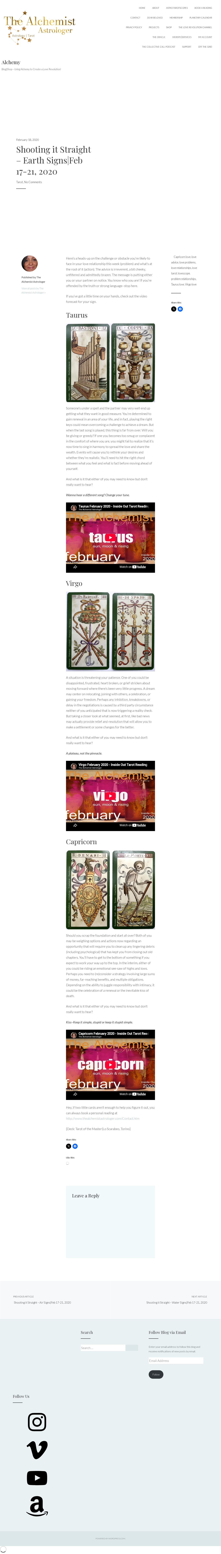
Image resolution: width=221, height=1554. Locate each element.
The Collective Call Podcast (158, 46)
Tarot (19, 182)
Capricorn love (182, 257)
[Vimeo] (37, 1461)
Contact (135, 17)
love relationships (181, 268)
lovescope (184, 273)
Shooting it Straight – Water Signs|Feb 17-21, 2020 (176, 1299)
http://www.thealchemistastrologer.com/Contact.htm (102, 1118)
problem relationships (183, 279)
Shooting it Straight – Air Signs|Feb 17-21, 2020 (42, 1299)
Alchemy (11, 62)
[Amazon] (37, 1517)
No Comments (33, 182)
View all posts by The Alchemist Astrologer (33, 290)
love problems (187, 262)
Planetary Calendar (201, 17)
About (155, 8)
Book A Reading (203, 8)
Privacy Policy (134, 27)
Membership (176, 17)
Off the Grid (205, 46)
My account (205, 37)
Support (186, 46)
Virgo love (191, 284)
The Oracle (159, 37)
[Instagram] (37, 1433)
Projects (154, 27)
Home (142, 8)
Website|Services (181, 37)
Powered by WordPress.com (110, 1538)
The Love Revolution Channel (195, 27)
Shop (169, 27)
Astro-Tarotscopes (177, 8)
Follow (156, 1374)
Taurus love (177, 284)
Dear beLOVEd (155, 17)
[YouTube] (37, 1489)
